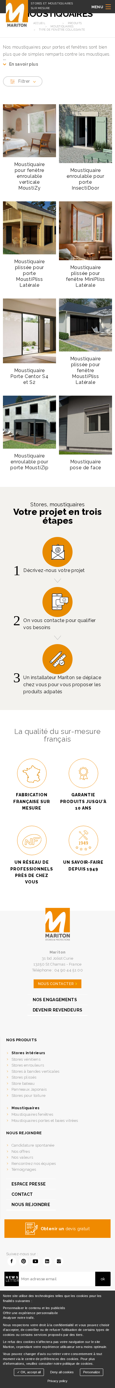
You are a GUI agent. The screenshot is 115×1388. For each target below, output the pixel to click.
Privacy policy (57, 1381)
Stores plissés (24, 1077)
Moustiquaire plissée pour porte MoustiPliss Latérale (29, 273)
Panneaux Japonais (29, 1089)
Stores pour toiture (29, 1095)
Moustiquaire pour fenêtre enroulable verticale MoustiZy (29, 176)
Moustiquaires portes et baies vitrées (45, 1120)
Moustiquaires (26, 1108)
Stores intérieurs (28, 1053)
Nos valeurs (22, 1157)
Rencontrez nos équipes (34, 1163)
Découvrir (27, 195)
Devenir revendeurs (57, 1010)
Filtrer (24, 81)
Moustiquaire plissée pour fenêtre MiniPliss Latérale (85, 276)
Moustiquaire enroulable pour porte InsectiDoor (85, 179)
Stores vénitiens (26, 1059)
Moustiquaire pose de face (85, 464)
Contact (22, 1194)
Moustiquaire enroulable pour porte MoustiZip (29, 461)
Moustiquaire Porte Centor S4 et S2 (29, 376)
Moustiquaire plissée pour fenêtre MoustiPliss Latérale (85, 370)
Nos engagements (55, 999)
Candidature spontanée (33, 1145)
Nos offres (21, 1151)
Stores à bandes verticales (36, 1071)
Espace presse (29, 1184)
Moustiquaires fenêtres (32, 1114)
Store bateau (23, 1083)
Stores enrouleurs (28, 1065)
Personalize (91, 1372)
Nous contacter (56, 984)
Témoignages (24, 1169)
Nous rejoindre (31, 1204)
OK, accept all (30, 1372)
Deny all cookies (62, 1372)
